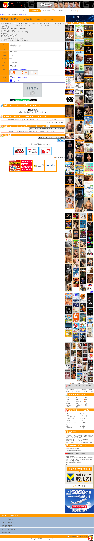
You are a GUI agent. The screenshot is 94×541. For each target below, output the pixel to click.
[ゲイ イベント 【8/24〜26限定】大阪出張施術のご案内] (79, 137)
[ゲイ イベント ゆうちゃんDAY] (75, 272)
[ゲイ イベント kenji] (90, 226)
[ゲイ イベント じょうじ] (68, 346)
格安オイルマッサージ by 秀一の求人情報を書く (51, 137)
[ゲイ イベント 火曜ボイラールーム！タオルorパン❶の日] (75, 282)
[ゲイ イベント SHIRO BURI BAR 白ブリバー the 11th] (68, 368)
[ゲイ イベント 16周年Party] (90, 322)
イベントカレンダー (71, 10)
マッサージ (23, 14)
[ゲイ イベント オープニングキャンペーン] (88, 34)
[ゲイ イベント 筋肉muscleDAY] (88, 96)
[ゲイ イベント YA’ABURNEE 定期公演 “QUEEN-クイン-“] (82, 233)
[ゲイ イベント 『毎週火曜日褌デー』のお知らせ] (75, 263)
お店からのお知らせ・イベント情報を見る (82, 383)
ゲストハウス (83, 415)
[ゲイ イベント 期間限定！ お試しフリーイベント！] (88, 27)
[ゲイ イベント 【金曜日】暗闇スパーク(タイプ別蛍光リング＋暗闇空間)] (90, 379)
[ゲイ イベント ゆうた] (79, 361)
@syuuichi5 (15, 81)
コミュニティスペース (72, 422)
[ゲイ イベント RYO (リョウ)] (88, 157)
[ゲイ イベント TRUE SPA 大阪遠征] (79, 67)
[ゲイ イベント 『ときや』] (82, 243)
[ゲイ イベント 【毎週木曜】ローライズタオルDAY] (85, 359)
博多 (67, 407)
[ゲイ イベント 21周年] (82, 307)
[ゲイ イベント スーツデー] (82, 224)
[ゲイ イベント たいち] (73, 360)
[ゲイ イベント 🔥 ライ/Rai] (85, 344)
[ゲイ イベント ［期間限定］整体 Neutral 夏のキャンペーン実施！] (79, 127)
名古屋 (68, 403)
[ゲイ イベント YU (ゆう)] (69, 179)
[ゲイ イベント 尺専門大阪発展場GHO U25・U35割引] (69, 64)
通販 (67, 426)
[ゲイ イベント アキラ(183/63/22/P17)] (90, 373)
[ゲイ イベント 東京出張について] (79, 374)
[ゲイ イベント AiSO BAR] (69, 99)
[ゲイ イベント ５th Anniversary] (75, 298)
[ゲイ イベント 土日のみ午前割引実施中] (79, 379)
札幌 (67, 397)
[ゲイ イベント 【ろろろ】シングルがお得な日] (90, 216)
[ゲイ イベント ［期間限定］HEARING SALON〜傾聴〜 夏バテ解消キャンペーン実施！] (88, 136)
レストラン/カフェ (71, 417)
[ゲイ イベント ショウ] (85, 379)
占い (67, 424)
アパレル (82, 418)
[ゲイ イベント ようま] (75, 253)
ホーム (22, 10)
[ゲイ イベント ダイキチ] (82, 287)
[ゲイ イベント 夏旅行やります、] (75, 234)
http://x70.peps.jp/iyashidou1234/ (19, 69)
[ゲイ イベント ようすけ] (85, 348)
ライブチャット (84, 422)
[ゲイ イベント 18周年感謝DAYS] (68, 326)
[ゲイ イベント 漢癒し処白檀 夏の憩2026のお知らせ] (88, 148)
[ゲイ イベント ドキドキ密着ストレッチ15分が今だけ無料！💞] (79, 114)
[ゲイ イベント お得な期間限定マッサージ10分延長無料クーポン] (69, 136)
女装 (81, 420)
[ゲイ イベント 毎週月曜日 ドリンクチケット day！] (79, 88)
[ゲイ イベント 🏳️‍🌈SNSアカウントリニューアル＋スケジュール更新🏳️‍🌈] (90, 270)
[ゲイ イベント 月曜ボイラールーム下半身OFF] (69, 202)
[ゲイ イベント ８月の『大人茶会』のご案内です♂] (88, 83)
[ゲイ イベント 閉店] (90, 332)
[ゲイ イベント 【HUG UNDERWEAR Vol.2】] (75, 244)
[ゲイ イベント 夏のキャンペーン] (79, 32)
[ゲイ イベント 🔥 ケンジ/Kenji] (73, 367)
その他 (82, 428)
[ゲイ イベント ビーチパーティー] (75, 337)
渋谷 (86, 399)
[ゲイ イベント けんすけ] (90, 278)
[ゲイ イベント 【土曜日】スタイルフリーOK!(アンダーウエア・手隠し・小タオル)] (90, 367)
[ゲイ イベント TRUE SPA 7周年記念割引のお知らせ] (79, 57)
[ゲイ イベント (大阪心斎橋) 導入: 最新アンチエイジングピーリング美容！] (88, 70)
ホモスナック (83, 413)
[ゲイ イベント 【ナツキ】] (68, 286)
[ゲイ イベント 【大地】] (88, 109)
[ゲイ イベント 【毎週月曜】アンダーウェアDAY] (69, 72)
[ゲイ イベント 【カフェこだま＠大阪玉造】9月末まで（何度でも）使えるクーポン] (88, 122)
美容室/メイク (70, 418)
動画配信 (82, 426)
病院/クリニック (70, 420)
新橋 (77, 399)
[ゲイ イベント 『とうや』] (69, 155)
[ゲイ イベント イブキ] (82, 253)
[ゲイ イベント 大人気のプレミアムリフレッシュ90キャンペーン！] (69, 92)
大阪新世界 (79, 405)
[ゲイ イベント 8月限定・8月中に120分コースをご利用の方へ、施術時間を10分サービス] (88, 191)
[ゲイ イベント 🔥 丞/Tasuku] (85, 363)
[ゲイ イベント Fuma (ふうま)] (69, 144)
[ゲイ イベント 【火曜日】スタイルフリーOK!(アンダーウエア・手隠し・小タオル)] (68, 251)
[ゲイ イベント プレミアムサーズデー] (85, 374)
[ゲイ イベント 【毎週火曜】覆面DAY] (90, 233)
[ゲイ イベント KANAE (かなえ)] (88, 50)
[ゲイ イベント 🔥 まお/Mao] (85, 351)
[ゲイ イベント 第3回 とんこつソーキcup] (68, 319)
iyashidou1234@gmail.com (19, 77)
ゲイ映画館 (69, 428)
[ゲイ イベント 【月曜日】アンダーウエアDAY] (69, 36)
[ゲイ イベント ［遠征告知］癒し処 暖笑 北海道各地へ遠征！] (88, 204)
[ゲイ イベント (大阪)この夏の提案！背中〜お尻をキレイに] (79, 76)
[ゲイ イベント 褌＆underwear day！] (90, 252)
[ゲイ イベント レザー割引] (90, 362)
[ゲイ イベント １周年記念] (79, 206)
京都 (77, 403)
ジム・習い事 (83, 417)
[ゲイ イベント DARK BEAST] (90, 242)
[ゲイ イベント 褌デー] (68, 375)
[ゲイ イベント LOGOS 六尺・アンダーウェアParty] (79, 353)
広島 (86, 405)
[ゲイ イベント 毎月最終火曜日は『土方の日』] (82, 272)
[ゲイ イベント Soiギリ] (79, 146)
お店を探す (35, 10)
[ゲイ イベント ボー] (73, 353)
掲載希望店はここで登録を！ (74, 448)
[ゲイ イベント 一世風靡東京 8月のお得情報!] (79, 159)
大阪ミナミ (69, 405)
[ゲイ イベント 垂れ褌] (68, 360)
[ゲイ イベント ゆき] (79, 345)
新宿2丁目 (78, 401)
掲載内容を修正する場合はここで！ (76, 450)
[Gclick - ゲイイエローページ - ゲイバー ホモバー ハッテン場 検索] (12, 5)
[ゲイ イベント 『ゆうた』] (68, 234)
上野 (86, 397)
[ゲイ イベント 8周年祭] (68, 333)
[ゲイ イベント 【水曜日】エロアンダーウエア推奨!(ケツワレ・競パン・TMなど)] (90, 345)
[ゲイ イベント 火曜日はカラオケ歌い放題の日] (68, 224)
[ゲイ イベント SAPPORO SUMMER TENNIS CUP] (82, 337)
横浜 (86, 401)
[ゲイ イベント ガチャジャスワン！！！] (88, 59)
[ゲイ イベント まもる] (75, 224)
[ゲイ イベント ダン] (73, 375)
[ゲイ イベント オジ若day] (90, 288)
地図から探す (46, 10)
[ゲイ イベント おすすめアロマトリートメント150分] (79, 366)
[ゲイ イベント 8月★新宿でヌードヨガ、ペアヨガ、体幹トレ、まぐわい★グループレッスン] (82, 216)
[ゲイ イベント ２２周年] (82, 327)
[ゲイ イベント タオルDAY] (68, 268)
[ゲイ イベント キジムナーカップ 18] (82, 317)
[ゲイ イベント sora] (69, 190)
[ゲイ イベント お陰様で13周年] (88, 41)
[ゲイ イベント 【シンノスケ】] (73, 345)
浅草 (67, 399)
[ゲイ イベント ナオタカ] (85, 368)
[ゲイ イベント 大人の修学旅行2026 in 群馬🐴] (68, 299)
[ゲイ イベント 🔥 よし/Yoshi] (79, 370)
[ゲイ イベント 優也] (90, 350)
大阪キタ (87, 403)
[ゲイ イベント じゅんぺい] (69, 110)
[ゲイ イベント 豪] (69, 55)
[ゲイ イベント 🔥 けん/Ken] (69, 28)
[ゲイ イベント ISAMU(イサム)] (68, 216)
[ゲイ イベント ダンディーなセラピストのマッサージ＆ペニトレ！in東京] (69, 45)
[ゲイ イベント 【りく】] (68, 353)
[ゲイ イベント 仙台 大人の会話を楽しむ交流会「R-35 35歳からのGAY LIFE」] (82, 298)
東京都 (7, 14)
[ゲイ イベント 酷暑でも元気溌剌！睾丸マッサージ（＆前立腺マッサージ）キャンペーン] (88, 178)
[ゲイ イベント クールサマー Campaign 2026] (69, 168)
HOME (2, 14)
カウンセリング (84, 424)
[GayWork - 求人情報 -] (61, 140)
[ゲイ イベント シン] (79, 102)
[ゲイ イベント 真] (68, 277)
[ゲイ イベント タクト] (69, 125)
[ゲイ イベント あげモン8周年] (75, 317)
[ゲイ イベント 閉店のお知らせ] (75, 307)
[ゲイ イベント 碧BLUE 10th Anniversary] (79, 193)
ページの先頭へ (83, 536)
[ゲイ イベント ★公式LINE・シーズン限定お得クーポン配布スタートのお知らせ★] (88, 167)
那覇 (77, 407)
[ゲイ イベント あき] (82, 262)
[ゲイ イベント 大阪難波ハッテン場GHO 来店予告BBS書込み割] (75, 216)
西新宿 (68, 401)
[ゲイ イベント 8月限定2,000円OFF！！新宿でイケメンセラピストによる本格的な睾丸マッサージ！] (68, 243)
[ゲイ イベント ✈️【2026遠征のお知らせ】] (69, 82)
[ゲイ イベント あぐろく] (90, 356)
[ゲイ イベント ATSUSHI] (79, 44)
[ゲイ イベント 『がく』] (90, 261)
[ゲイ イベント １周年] (90, 312)
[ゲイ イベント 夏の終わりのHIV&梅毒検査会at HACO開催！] (75, 327)
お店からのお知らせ (59, 10)
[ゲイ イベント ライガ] (68, 259)
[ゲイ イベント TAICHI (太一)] (82, 280)
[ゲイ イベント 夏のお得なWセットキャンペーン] (79, 169)
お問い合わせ (72, 536)
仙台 (77, 397)
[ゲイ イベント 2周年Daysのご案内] (68, 309)
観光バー (68, 415)
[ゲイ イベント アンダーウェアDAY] (85, 355)
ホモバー (68, 413)
